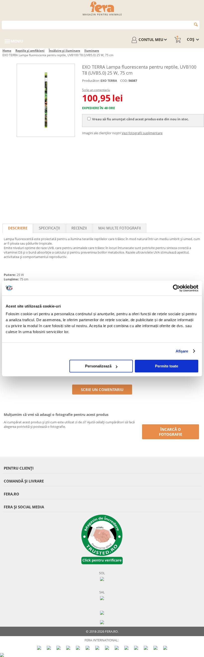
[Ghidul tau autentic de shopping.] (102, 612)
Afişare (182, 351)
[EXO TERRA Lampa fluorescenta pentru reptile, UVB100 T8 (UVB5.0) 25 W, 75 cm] (46, 100)
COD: (124, 80)
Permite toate (166, 366)
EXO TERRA (109, 81)
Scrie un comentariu (96, 90)
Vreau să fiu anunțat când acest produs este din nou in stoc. (140, 119)
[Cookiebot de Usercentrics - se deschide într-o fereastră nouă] (176, 288)
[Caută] (196, 24)
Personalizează (98, 366)
